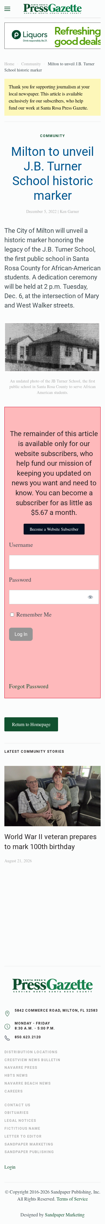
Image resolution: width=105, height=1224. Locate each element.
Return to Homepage (31, 724)
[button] (7, 9)
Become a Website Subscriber (54, 529)
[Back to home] (52, 9)
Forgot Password (28, 686)
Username (21, 545)
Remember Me (33, 614)
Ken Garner (69, 211)
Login (9, 1167)
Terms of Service (72, 1199)
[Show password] (90, 597)
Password (20, 579)
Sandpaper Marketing (65, 1214)
